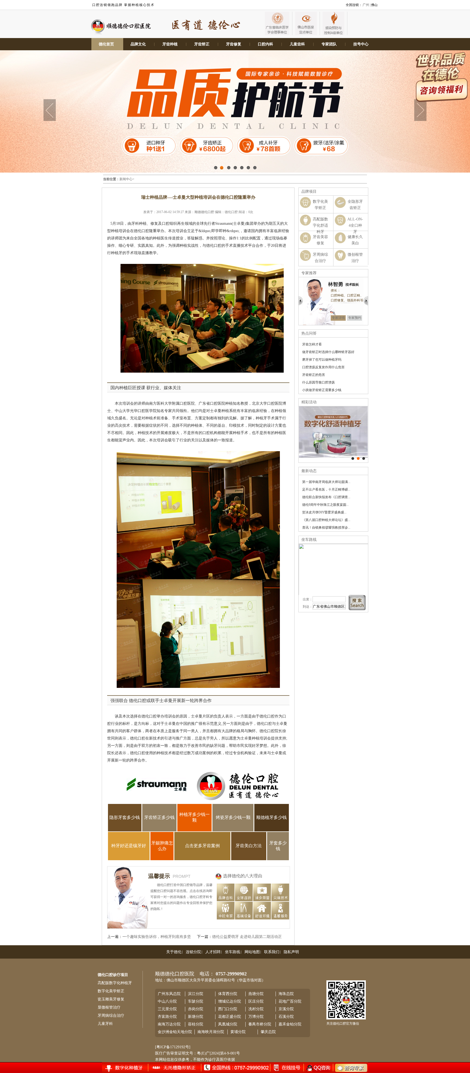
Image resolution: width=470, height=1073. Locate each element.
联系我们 (271, 952)
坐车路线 (232, 952)
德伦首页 (106, 44)
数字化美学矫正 (111, 991)
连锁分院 (193, 952)
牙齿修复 (233, 44)
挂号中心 (361, 44)
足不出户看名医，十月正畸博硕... (326, 489)
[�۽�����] (352, 458)
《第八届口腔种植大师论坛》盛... (326, 520)
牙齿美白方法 (249, 845)
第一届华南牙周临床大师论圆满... (326, 482)
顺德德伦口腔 (204, 212)
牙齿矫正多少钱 (159, 817)
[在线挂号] (129, 1067)
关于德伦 (173, 952)
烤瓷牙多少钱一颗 (233, 817)
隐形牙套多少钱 (124, 817)
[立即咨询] (348, 1067)
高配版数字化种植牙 (115, 983)
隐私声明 (291, 952)
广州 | (366, 5)
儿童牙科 (105, 1024)
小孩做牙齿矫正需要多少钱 (321, 390)
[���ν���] (363, 458)
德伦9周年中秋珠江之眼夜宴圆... (325, 505)
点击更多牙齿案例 (202, 845)
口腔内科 (265, 44)
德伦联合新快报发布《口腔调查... (326, 497)
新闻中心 (125, 179)
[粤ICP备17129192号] (172, 1047)
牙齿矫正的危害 (313, 375)
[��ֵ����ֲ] (358, 458)
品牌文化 (138, 44)
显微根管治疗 (109, 1007)
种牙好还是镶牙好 (128, 845)
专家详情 (338, 318)
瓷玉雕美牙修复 (111, 999)
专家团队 (329, 44)
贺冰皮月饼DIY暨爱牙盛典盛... (324, 512)
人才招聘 (213, 952)
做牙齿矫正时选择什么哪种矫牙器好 (328, 352)
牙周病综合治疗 (111, 1015)
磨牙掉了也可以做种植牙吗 (321, 359)
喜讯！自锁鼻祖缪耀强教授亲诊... (326, 527)
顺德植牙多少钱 (271, 817)
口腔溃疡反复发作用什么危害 (323, 367)
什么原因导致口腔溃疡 (318, 382)
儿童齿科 (297, 44)
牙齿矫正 (201, 44)
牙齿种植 (170, 44)
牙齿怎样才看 (312, 344)
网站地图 (252, 952)
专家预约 (354, 318)
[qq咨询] (318, 1067)
